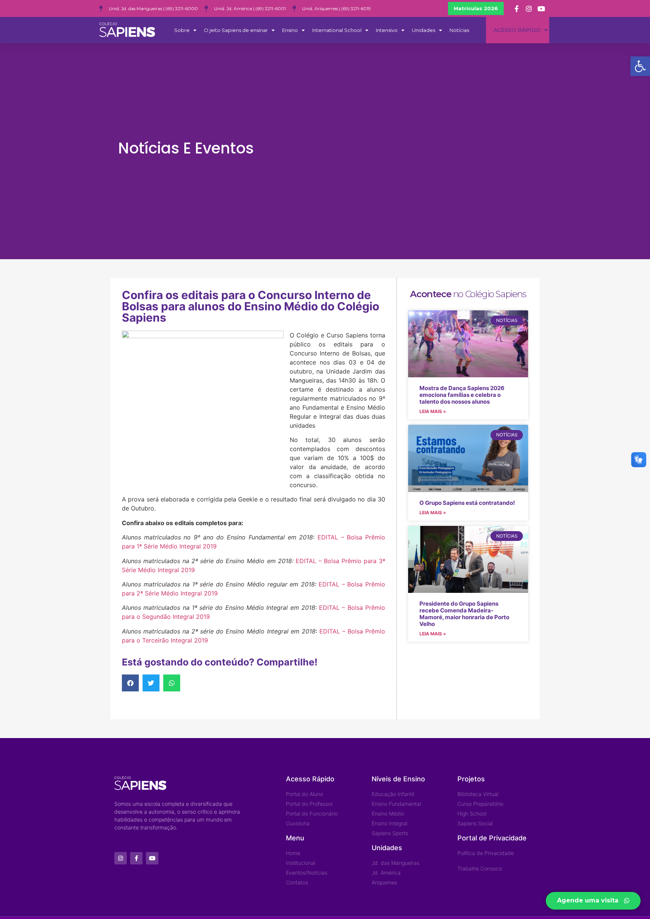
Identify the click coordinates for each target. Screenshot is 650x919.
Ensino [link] (290, 30)
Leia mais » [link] (432, 411)
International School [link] (336, 30)
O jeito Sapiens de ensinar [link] (236, 30)
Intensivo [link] (387, 30)
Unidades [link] (423, 30)
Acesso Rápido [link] (517, 30)
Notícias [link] (459, 30)
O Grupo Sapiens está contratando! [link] (467, 502)
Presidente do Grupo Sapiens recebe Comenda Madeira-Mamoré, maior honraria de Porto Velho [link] (464, 613)
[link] (640, 66)
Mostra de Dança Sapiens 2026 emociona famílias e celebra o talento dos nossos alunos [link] (461, 394)
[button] (130, 682)
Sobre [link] (182, 30)
